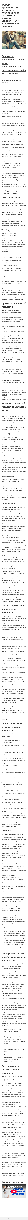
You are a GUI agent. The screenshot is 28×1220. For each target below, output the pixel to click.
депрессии (14, 448)
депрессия (20, 879)
